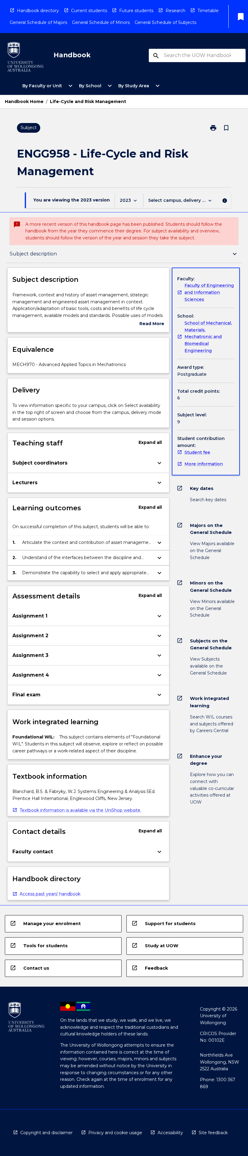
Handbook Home (24, 101)
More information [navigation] (203, 464)
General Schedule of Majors (38, 22)
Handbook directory (38, 10)
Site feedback (213, 1132)
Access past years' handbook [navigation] (50, 894)
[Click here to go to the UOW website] (25, 58)
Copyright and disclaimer (46, 1132)
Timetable (208, 10)
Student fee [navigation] (197, 452)
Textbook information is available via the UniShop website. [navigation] (80, 810)
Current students (89, 10)
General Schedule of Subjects (165, 22)
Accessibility (170, 1132)
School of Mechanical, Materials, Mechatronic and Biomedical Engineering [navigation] (208, 336)
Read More (151, 324)
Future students (136, 10)
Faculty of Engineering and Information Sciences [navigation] (209, 292)
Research (175, 10)
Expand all (150, 442)
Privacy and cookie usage (115, 1132)
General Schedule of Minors (101, 22)
